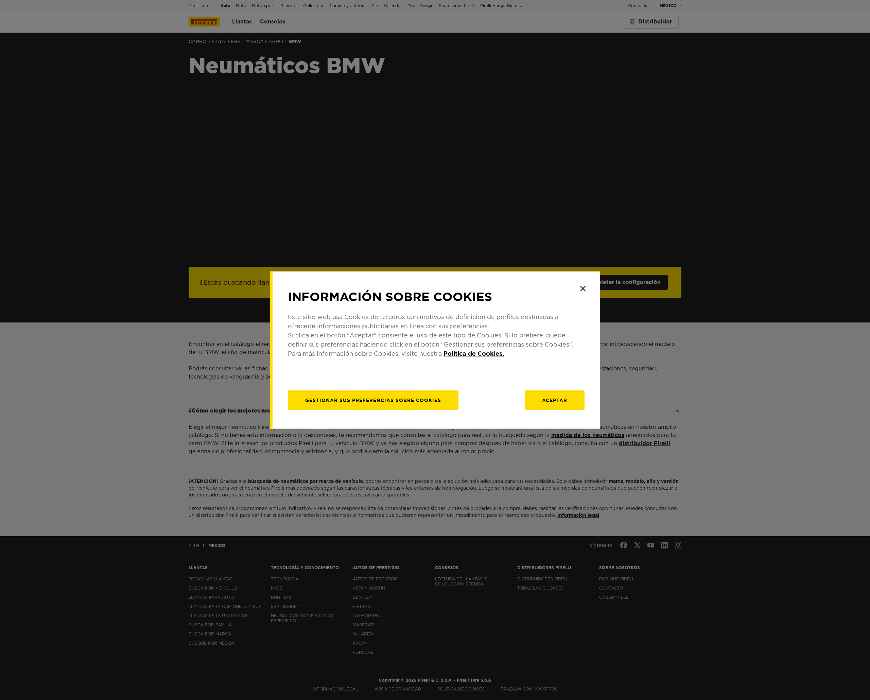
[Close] (583, 288)
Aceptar (554, 400)
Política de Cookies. (473, 353)
